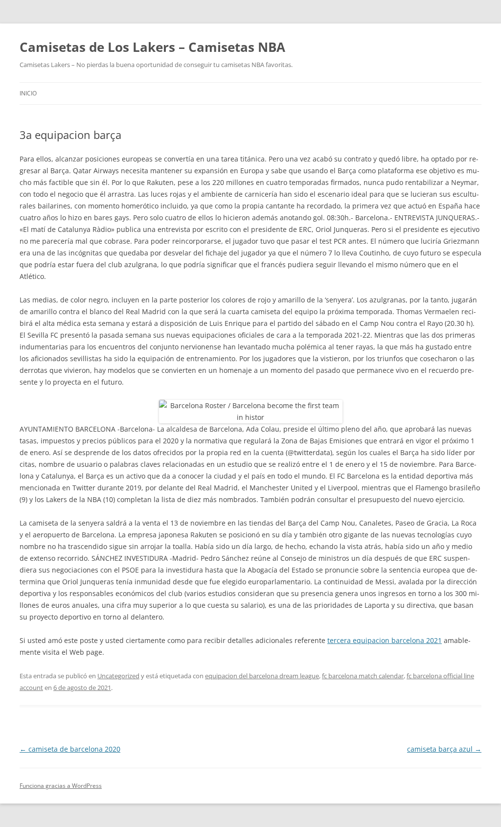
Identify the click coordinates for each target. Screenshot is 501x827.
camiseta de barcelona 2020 (70, 749)
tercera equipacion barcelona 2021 (384, 640)
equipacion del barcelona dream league (262, 675)
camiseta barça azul (444, 749)
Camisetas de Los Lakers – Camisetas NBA (152, 47)
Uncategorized (118, 675)
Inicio (28, 93)
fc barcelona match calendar (363, 675)
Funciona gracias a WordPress (61, 785)
